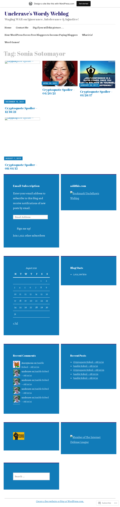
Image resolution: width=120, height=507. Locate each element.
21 (36, 300)
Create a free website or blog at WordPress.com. (60, 501)
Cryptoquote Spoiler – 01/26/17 (96, 93)
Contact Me (22, 27)
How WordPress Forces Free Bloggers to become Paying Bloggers (41, 35)
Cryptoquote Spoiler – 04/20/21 (58, 91)
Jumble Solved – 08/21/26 (85, 366)
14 (36, 294)
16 (47, 294)
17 (15, 300)
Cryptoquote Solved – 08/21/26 (88, 362)
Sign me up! (24, 229)
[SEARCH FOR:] (31, 476)
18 (20, 300)
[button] (18, 436)
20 (31, 300)
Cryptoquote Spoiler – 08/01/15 (21, 166)
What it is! (87, 35)
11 (20, 294)
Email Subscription (26, 186)
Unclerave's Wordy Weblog (36, 13)
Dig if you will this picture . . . (48, 27)
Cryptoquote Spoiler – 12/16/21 (21, 110)
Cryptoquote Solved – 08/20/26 (88, 370)
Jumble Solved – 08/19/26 (85, 378)
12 (25, 294)
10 (15, 294)
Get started (83, 3)
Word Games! (12, 42)
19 (25, 300)
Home (8, 27)
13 (30, 294)
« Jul (15, 323)
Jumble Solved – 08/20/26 (85, 374)
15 (41, 294)
